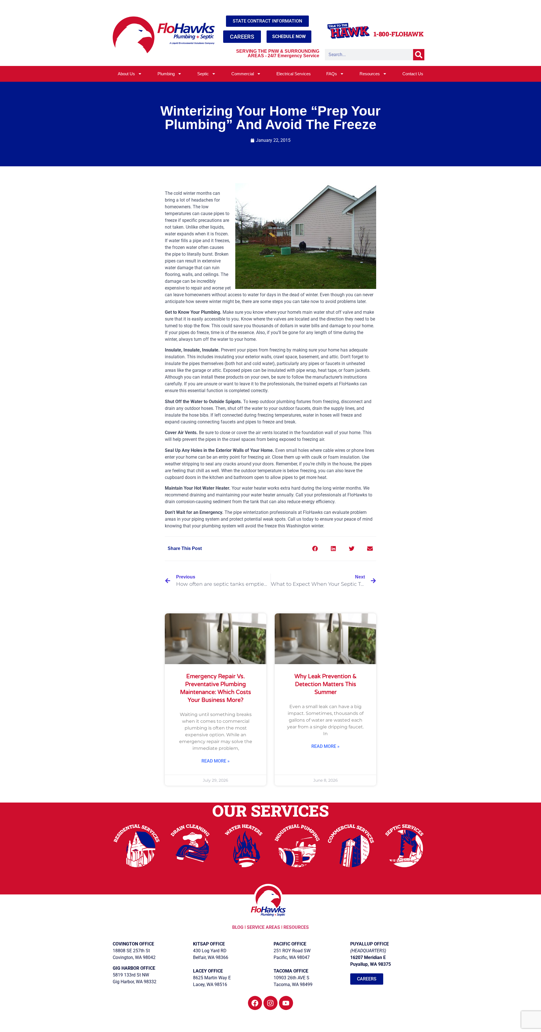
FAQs (331, 73)
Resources (370, 73)
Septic (203, 73)
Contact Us (412, 73)
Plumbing (166, 73)
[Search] (418, 54)
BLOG (238, 927)
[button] (315, 548)
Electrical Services (293, 73)
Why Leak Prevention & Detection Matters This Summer (325, 684)
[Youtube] (286, 1003)
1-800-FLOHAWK (399, 34)
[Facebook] (255, 1003)
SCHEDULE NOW (289, 36)
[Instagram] (270, 1003)
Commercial (242, 73)
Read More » (215, 761)
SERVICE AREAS (263, 927)
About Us (126, 73)
